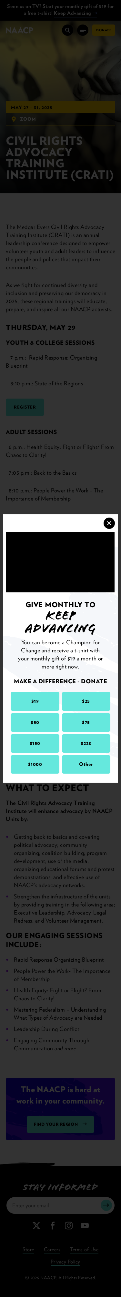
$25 (86, 701)
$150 (35, 743)
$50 (35, 722)
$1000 (35, 764)
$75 (86, 722)
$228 (86, 743)
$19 (35, 701)
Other (86, 764)
